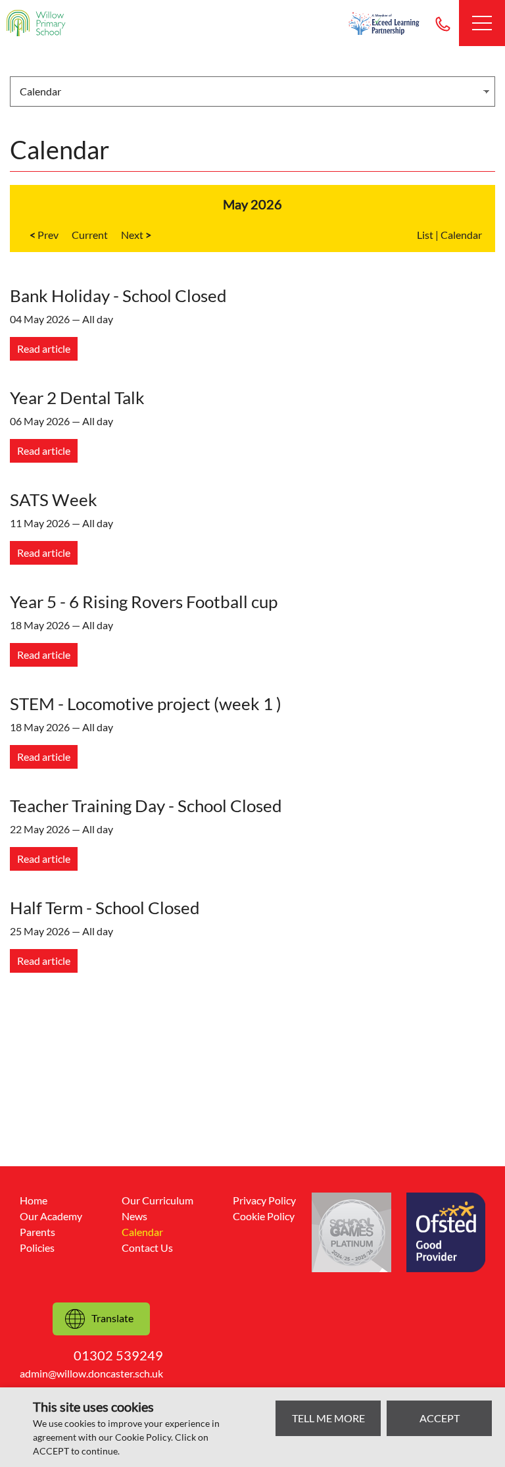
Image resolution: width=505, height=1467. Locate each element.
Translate (112, 1318)
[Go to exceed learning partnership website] (384, 23)
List (425, 234)
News (134, 1216)
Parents (37, 1231)
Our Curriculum (157, 1200)
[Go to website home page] (36, 23)
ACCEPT (440, 1418)
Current (90, 234)
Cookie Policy (264, 1216)
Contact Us (147, 1247)
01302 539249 (442, 23)
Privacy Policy (264, 1200)
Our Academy (51, 1216)
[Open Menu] (482, 23)
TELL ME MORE (328, 1418)
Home (33, 1200)
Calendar (461, 234)
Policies (37, 1247)
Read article (43, 348)
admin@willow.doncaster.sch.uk (91, 1373)
